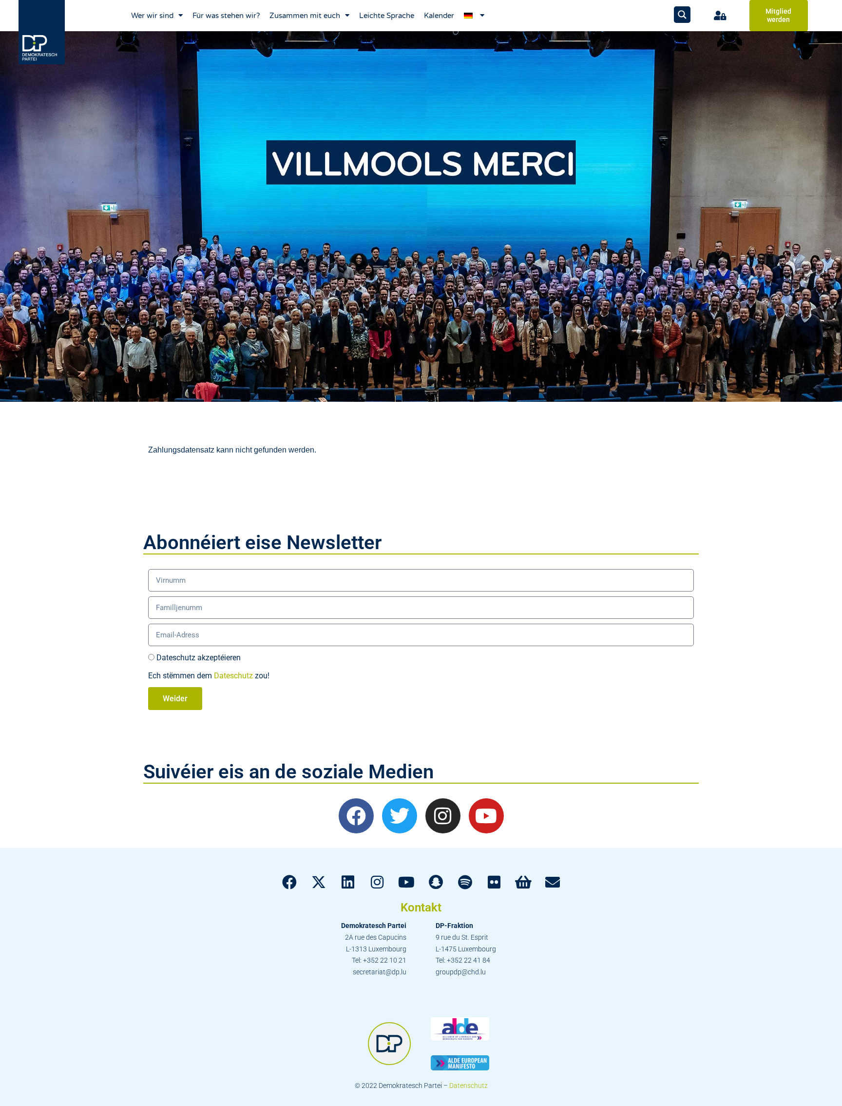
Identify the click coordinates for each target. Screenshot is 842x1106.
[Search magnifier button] (682, 14)
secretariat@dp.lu (379, 972)
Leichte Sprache (386, 15)
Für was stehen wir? (226, 15)
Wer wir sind (152, 15)
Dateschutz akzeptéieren (198, 657)
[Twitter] (399, 815)
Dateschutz (233, 675)
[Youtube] (486, 815)
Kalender (439, 15)
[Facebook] (356, 815)
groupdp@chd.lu (461, 972)
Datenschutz (468, 1085)
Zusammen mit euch (304, 15)
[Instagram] (442, 815)
